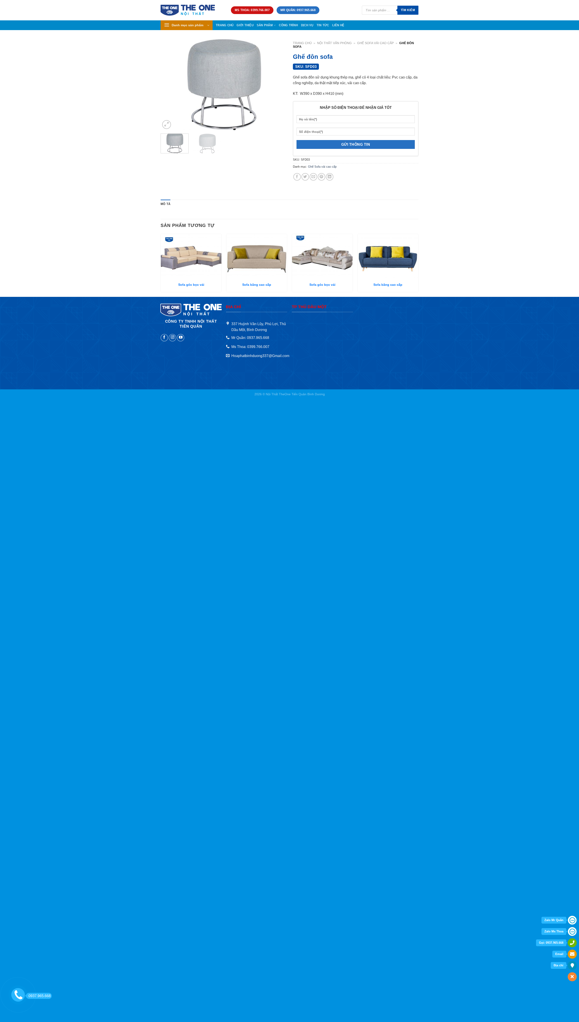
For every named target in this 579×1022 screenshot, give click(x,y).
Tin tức (323, 25)
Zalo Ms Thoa (553, 931)
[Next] (278, 85)
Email (559, 954)
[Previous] (169, 85)
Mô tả (165, 204)
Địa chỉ (558, 965)
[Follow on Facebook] (164, 337)
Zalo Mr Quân (553, 920)
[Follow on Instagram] (172, 337)
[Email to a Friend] (313, 177)
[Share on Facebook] (297, 177)
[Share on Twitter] (305, 177)
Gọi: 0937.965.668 (551, 942)
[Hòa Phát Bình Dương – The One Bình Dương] (192, 10)
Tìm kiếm (408, 10)
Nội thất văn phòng (334, 43)
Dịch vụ (307, 25)
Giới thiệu (245, 25)
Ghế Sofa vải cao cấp (375, 43)
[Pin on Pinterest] (321, 177)
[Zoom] (166, 124)
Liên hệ (338, 25)
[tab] (165, 204)
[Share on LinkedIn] (329, 177)
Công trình (288, 25)
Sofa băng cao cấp (256, 284)
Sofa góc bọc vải (191, 284)
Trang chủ (224, 25)
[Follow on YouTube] (180, 337)
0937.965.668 (39, 996)
